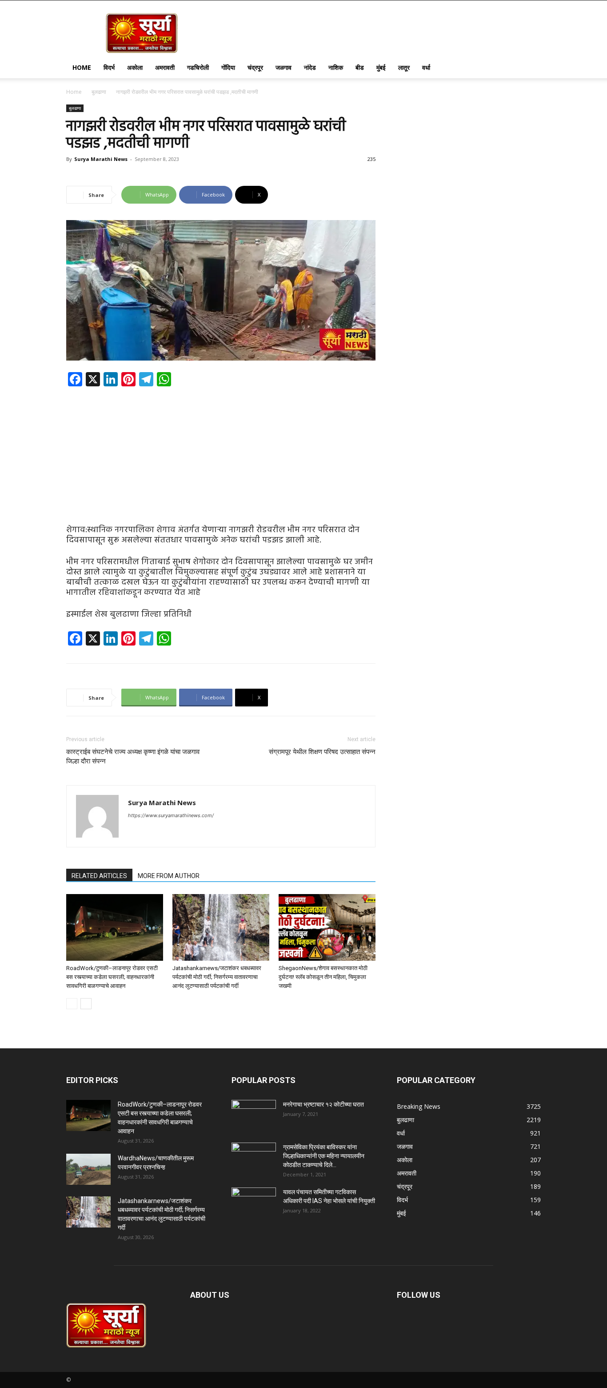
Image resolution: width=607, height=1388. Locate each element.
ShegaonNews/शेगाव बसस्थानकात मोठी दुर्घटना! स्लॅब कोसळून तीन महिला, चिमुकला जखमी (323, 977)
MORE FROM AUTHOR (169, 875)
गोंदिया (228, 67)
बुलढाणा (99, 92)
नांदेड (310, 67)
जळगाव (284, 67)
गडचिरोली (198, 67)
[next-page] (86, 1003)
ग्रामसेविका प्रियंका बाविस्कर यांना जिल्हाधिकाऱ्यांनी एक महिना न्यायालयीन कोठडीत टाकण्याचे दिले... (323, 1155)
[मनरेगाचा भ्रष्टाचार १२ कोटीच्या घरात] (254, 1115)
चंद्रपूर (255, 67)
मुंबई (381, 67)
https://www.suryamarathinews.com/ (171, 815)
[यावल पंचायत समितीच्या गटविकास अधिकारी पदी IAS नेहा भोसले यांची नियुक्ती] (254, 1203)
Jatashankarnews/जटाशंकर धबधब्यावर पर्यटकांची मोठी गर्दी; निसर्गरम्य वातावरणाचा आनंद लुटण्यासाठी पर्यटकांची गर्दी (216, 977)
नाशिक (335, 67)
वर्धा (426, 67)
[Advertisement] (220, 459)
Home (81, 67)
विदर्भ (109, 67)
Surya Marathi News (101, 159)
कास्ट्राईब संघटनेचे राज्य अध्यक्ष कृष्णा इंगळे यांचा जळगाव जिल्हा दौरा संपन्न (133, 756)
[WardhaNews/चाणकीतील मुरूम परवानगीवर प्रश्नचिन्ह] (88, 1169)
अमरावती (165, 67)
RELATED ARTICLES (99, 875)
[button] (530, 68)
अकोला (135, 67)
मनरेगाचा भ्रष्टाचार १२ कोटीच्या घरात (323, 1104)
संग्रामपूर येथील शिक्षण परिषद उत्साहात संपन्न (322, 752)
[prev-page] (71, 1003)
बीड (359, 67)
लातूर (404, 67)
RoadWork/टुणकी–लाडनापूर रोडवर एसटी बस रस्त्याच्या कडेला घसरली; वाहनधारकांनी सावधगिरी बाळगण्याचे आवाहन (112, 977)
